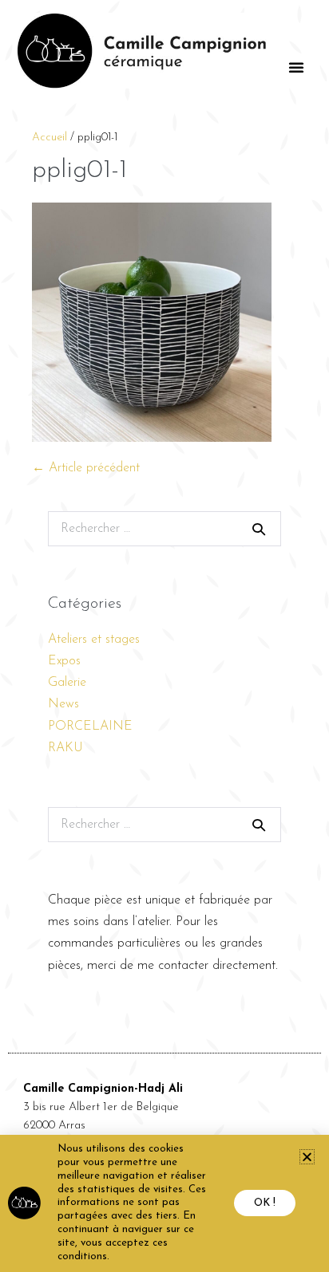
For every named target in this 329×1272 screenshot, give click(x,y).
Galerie (67, 682)
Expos (64, 661)
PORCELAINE (90, 726)
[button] (296, 67)
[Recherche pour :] (164, 528)
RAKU (65, 748)
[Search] (258, 528)
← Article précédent (86, 468)
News (63, 704)
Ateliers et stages (94, 639)
